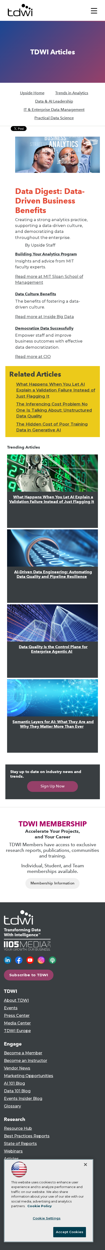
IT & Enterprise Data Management (54, 109)
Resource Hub (18, 1128)
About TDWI (16, 1000)
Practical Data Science (54, 118)
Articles (11, 1158)
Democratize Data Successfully (44, 328)
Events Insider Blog (23, 1098)
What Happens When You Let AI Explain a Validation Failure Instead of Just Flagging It (55, 390)
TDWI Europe (17, 1030)
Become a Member (23, 1053)
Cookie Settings (47, 1218)
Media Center (17, 1023)
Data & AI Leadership (54, 101)
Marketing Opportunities (28, 1075)
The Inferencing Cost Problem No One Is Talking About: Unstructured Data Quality (54, 410)
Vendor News (17, 1068)
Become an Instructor (25, 1060)
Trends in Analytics (71, 93)
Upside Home (32, 93)
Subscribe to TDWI (28, 975)
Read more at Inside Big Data (44, 316)
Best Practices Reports (27, 1136)
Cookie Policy (39, 1206)
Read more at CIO (33, 356)
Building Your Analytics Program (46, 254)
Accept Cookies (69, 1232)
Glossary (12, 1106)
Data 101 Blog (17, 1091)
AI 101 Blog (14, 1083)
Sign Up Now (53, 786)
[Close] (85, 1164)
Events (11, 1008)
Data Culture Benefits (35, 294)
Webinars (13, 1151)
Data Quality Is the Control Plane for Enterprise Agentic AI (53, 649)
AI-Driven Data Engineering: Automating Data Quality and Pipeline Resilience (53, 574)
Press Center (17, 1015)
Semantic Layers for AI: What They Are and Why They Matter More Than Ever (53, 724)
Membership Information (53, 883)
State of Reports (20, 1143)
